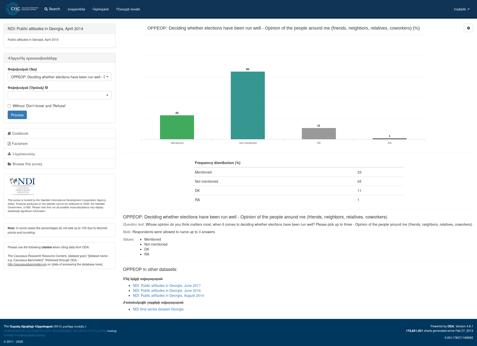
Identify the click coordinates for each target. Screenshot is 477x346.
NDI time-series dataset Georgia (158, 308)
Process (17, 114)
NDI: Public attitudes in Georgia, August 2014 (168, 295)
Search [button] (54, 8)
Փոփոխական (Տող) (22, 68)
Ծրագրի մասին (128, 8)
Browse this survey (27, 163)
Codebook (20, 133)
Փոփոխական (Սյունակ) (26, 87)
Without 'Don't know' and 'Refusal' (39, 105)
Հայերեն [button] (460, 8)
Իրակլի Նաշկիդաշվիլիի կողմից (24, 335)
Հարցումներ (76, 8)
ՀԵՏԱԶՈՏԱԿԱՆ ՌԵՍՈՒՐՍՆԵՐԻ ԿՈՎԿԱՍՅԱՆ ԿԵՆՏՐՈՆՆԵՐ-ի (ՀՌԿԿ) (56, 330)
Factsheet (20, 143)
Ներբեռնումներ (23, 153)
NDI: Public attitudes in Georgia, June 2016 (167, 290)
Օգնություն (101, 8)
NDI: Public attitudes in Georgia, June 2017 (167, 285)
